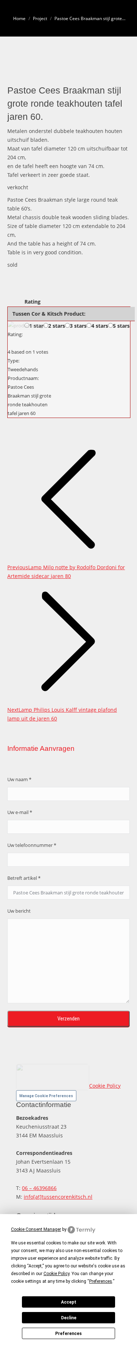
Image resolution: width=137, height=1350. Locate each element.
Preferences (68, 1333)
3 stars (78, 325)
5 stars (121, 325)
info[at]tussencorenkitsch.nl (58, 1196)
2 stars (56, 325)
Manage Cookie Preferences (46, 1096)
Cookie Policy (105, 1085)
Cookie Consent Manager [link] (36, 1229)
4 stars (99, 325)
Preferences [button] (100, 1281)
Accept (68, 1302)
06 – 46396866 (39, 1187)
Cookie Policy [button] (56, 1273)
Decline (68, 1317)
